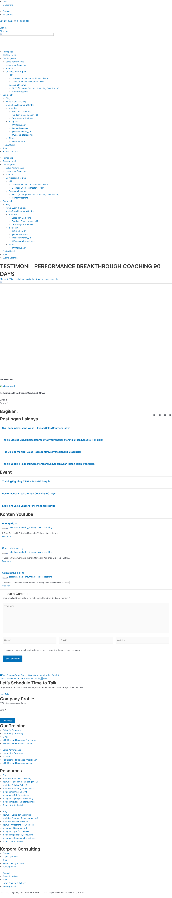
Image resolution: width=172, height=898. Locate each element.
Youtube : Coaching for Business (18, 788)
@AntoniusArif (19, 125)
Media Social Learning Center (20, 105)
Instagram (13, 121)
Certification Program (16, 71)
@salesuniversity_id (21, 131)
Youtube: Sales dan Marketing (17, 778)
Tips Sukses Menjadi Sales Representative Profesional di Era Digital (41, 451)
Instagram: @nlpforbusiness (16, 795)
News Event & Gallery (16, 101)
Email (3, 710)
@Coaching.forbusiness (23, 135)
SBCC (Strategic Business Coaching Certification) (35, 88)
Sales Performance (15, 61)
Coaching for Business (22, 118)
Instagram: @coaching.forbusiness (19, 801)
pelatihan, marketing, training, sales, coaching (30, 527)
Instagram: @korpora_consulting (18, 798)
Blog (8, 98)
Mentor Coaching (20, 91)
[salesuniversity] (8, 386)
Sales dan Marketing (21, 111)
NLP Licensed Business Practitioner (20, 740)
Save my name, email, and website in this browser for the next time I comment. (43, 650)
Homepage (8, 51)
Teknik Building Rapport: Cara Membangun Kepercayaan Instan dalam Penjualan (48, 463)
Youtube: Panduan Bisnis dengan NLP (20, 781)
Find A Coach (9, 145)
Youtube (13, 108)
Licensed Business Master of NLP (28, 81)
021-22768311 (22, 21)
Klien (5, 148)
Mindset (9, 68)
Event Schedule (10, 856)
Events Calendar (10, 151)
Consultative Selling (13, 572)
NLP (11, 75)
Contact (6, 853)
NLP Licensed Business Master (17, 743)
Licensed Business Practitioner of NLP (30, 78)
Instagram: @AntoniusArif (15, 792)
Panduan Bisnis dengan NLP (25, 115)
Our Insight (8, 95)
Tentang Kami (9, 55)
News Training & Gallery (14, 863)
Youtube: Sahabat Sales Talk (16, 785)
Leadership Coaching (16, 65)
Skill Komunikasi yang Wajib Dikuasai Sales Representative (36, 428)
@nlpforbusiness (20, 128)
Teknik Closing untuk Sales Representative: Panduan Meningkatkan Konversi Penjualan (52, 439)
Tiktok (12, 138)
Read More (6, 536)
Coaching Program (17, 85)
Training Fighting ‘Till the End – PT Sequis (26, 481)
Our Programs (9, 58)
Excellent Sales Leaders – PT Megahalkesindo (28, 505)
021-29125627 (7, 21)
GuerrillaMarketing (12, 548)
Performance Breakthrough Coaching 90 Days (29, 493)
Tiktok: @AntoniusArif (13, 805)
